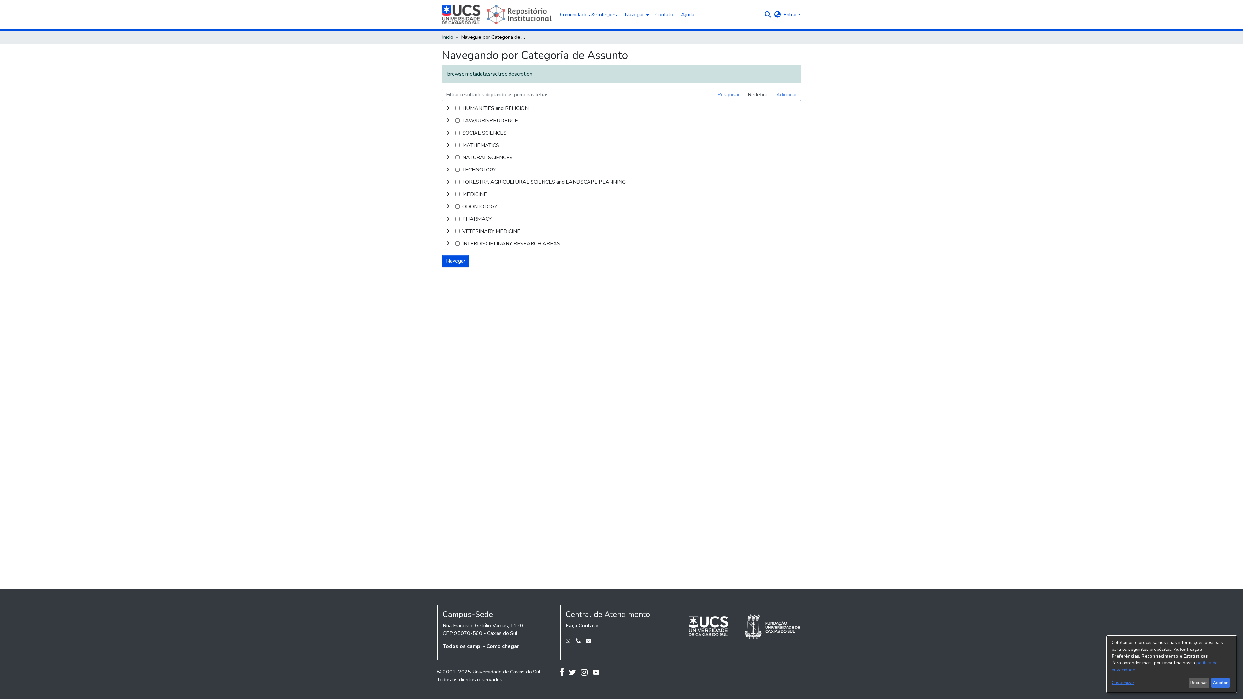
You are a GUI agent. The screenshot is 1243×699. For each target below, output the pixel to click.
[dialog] (1172, 664)
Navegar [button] (634, 14)
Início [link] (447, 37)
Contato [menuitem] (664, 14)
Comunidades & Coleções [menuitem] (588, 14)
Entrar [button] (790, 14)
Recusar (1198, 683)
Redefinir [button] (758, 94)
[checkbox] (457, 108)
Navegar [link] (455, 261)
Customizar (1123, 683)
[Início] (498, 14)
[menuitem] (636, 14)
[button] (768, 14)
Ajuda (687, 14)
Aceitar (1220, 683)
